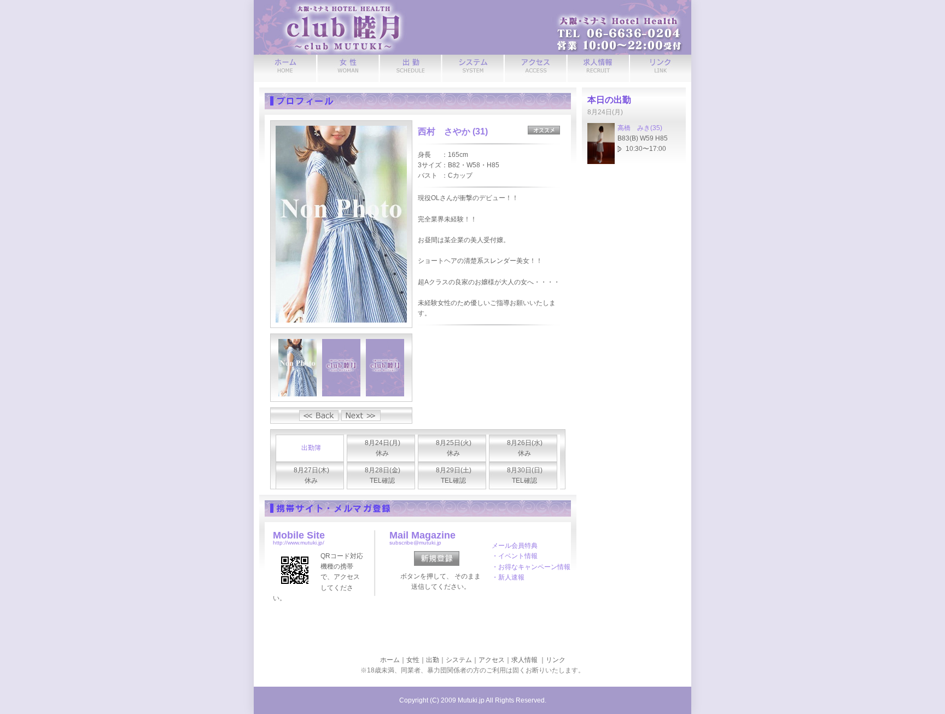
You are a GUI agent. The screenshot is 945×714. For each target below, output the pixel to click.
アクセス (492, 660)
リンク (555, 660)
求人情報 (524, 660)
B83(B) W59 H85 (642, 138)
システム (459, 660)
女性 (412, 660)
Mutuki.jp (471, 700)
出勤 (432, 660)
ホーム (390, 660)
